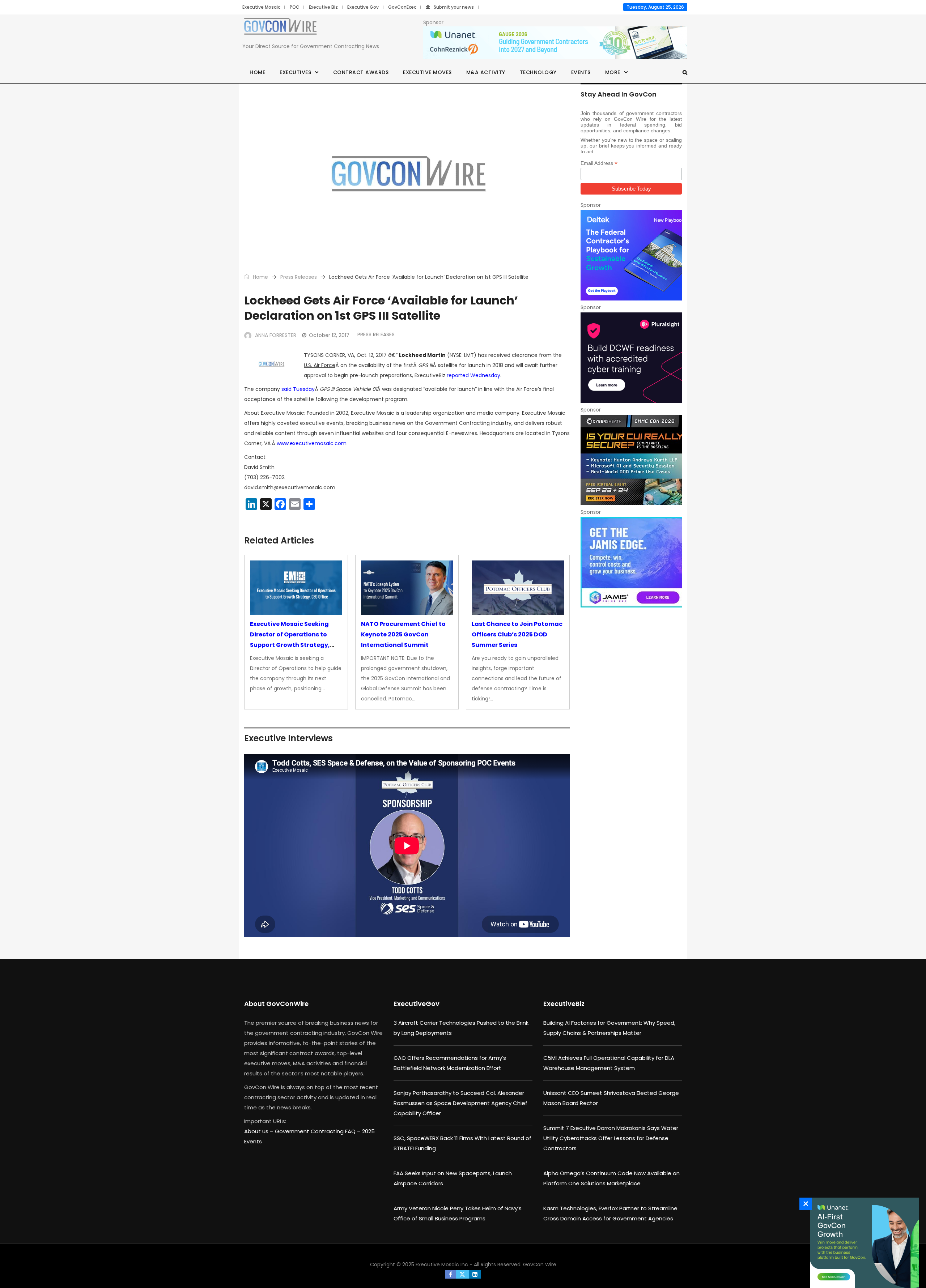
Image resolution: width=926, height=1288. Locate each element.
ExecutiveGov (416, 1003)
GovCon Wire (539, 1264)
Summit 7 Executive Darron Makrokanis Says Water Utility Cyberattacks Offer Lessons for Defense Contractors (610, 1138)
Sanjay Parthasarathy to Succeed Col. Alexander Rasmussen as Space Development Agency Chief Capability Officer (460, 1103)
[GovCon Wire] (280, 27)
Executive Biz (323, 7)
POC (295, 7)
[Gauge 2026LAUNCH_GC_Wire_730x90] (555, 43)
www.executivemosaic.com (312, 443)
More (612, 72)
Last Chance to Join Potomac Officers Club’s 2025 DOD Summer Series (517, 634)
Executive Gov (363, 7)
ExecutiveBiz (564, 1003)
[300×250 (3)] (631, 357)
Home (257, 72)
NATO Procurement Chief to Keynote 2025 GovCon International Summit (403, 634)
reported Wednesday (473, 375)
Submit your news (454, 7)
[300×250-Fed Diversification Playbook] (631, 255)
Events (581, 72)
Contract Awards (361, 72)
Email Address (599, 163)
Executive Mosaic (261, 7)
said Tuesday (298, 389)
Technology (538, 72)
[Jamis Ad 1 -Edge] (631, 562)
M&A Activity (485, 72)
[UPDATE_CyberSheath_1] (631, 460)
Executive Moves (427, 72)
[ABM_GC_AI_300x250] (862, 1243)
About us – (259, 1131)
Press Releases (298, 277)
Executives (295, 72)
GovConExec (402, 7)
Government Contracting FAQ (316, 1131)
